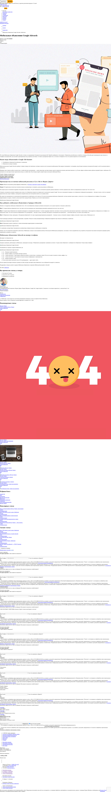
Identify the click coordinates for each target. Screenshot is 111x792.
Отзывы (4, 740)
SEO (1, 495)
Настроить (106, 790)
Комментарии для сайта (7, 550)
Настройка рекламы (7, 742)
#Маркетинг (3, 296)
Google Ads (5, 30)
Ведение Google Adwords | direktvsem (11, 783)
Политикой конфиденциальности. (45, 563)
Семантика (2, 501)
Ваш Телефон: (3, 558)
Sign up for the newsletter (35, 723)
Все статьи (5, 745)
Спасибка (2, 707)
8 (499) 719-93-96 (5, 6)
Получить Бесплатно (4, 178)
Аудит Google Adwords (8, 788)
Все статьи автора (4, 289)
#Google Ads (3, 294)
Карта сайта (5, 737)
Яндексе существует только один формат (37, 184)
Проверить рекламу (4, 23)
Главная (4, 25)
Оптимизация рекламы (8, 744)
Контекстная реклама (4, 497)
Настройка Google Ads (7, 11)
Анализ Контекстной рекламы (9, 786)
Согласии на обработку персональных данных (10, 585)
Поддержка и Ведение (7, 743)
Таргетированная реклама (5, 502)
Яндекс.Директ (3, 503)
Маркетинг (2, 498)
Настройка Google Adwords (9, 776)
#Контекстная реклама (5, 295)
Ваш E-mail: (2, 613)
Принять (102, 790)
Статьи (4, 27)
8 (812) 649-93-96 (5, 5)
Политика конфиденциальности (10, 735)
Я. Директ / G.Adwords (8, 771)
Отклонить (102, 791)
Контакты (5, 738)
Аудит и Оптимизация (7, 773)
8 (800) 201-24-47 (3, 4)
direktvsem (6, 267)
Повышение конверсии (5, 499)
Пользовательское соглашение (9, 736)
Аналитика (2, 496)
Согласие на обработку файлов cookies (11, 734)
